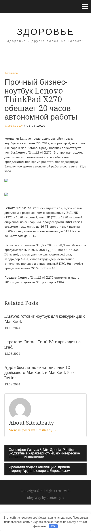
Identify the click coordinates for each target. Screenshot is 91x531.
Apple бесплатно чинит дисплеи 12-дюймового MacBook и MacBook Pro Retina (39, 372)
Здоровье (45, 32)
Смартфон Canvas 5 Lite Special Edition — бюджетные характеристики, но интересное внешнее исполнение (44, 453)
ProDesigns (55, 497)
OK (53, 526)
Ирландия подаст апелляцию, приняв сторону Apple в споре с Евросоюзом (39, 469)
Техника (11, 73)
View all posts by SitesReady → (32, 430)
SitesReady (13, 125)
